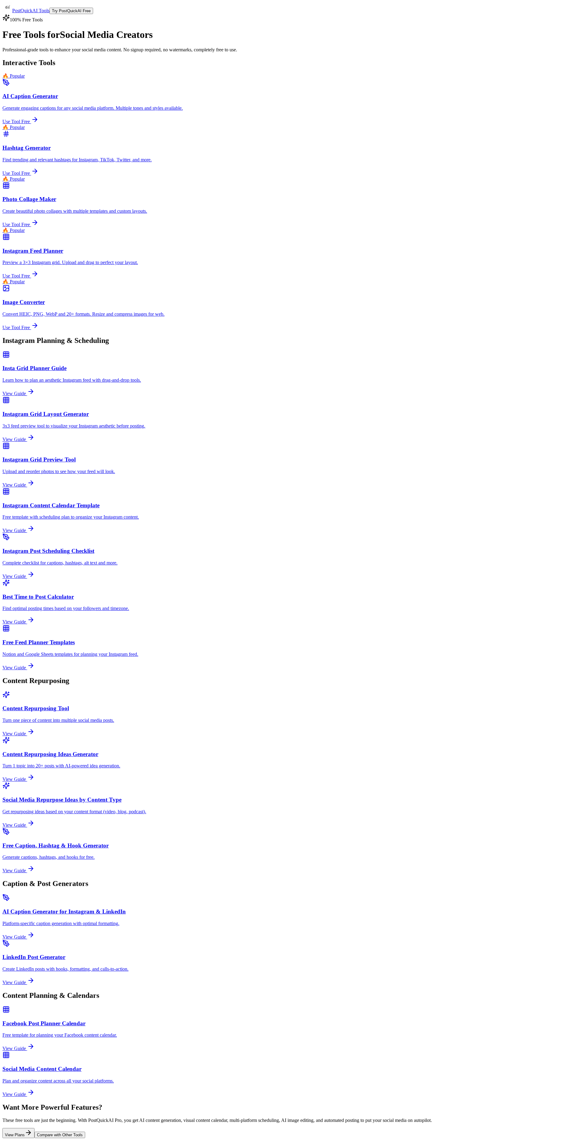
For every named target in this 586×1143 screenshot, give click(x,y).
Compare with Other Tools (60, 1135)
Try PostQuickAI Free (71, 11)
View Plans (15, 1135)
